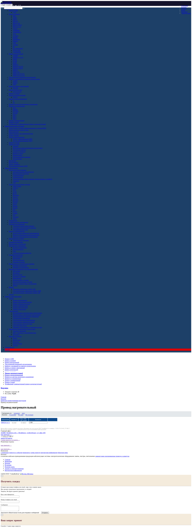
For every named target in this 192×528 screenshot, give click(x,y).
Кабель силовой (10, 360)
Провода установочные (13, 379)
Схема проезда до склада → (10, 440)
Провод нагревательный (14, 373)
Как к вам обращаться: (7, 494)
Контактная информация (13, 470)
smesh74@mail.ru (6, 3)
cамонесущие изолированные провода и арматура (112, 456)
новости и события (15, 452)
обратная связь (63, 452)
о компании (5, 452)
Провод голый (10, 382)
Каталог (7, 463)
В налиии (8, 465)
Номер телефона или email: (9, 499)
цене (23, 413)
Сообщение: (4, 505)
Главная (7, 459)
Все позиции (29, 415)
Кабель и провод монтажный (15, 368)
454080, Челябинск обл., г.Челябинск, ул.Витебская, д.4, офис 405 (23, 433)
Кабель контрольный (12, 362)
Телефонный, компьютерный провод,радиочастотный (23, 384)
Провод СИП (9, 359)
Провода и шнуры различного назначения (19, 377)
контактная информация (49, 452)
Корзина (4, 388)
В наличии (13, 415)
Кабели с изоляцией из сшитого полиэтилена (20, 366)
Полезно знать (10, 467)
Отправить (45, 512)
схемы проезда (35, 452)
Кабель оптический (11, 370)
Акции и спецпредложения (14, 468)
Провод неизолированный (14, 375)
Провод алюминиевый (12, 380)
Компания (8, 461)
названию (17, 413)
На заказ (20, 415)
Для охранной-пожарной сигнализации (18, 364)
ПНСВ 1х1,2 (5, 422)
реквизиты (26, 452)
